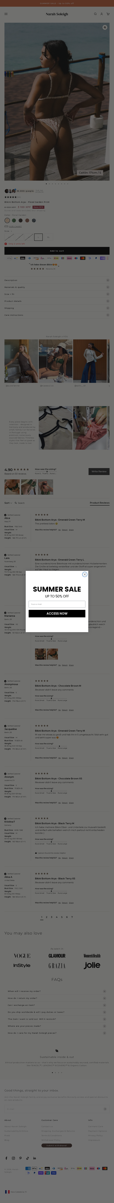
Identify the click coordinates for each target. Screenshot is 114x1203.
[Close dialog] (84, 574)
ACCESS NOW (57, 613)
